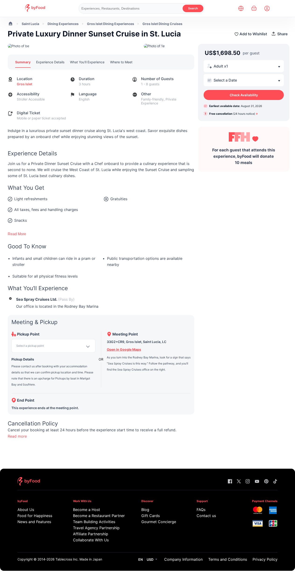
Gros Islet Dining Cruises (162, 24)
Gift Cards (150, 515)
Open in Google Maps (124, 349)
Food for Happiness (34, 515)
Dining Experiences (63, 24)
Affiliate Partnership (90, 534)
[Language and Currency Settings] (241, 8)
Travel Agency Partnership (96, 527)
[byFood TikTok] (275, 481)
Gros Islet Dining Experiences (110, 24)
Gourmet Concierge (158, 521)
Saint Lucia (30, 24)
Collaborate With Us (91, 540)
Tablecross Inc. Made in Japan (79, 559)
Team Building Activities (94, 521)
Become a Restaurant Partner (98, 515)
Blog (145, 509)
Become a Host (86, 509)
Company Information (183, 559)
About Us (25, 509)
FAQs (201, 509)
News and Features (34, 521)
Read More (17, 234)
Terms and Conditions (227, 559)
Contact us (206, 515)
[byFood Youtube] (257, 481)
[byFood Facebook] (230, 481)
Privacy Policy (265, 559)
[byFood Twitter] (238, 481)
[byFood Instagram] (247, 481)
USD (150, 559)
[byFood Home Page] (35, 10)
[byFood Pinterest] (266, 481)
